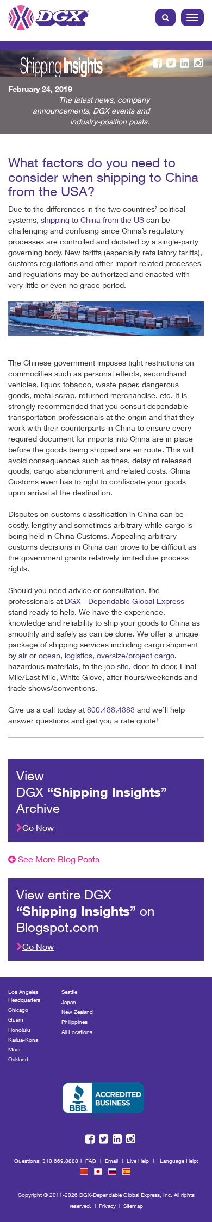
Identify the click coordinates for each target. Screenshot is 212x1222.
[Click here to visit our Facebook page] (157, 63)
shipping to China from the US (92, 219)
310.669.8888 (60, 1160)
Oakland (18, 1059)
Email (111, 1160)
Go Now (38, 827)
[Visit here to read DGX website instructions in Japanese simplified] (98, 1171)
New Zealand (77, 1012)
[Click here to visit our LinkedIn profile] (184, 63)
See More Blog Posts (57, 859)
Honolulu (19, 1029)
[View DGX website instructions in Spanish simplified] (126, 1171)
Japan (68, 1002)
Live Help (138, 1160)
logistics (78, 655)
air (23, 655)
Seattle (69, 991)
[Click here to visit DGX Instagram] (198, 63)
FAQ (90, 1160)
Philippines (74, 1021)
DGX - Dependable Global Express (124, 601)
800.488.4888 (111, 709)
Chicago (18, 1009)
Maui (14, 1049)
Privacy (107, 1205)
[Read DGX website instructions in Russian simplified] (112, 1171)
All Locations (76, 1032)
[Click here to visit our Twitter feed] (171, 63)
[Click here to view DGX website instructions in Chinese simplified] (84, 1171)
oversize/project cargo (135, 655)
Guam (15, 1019)
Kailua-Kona (23, 1039)
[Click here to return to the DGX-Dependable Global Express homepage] (49, 15)
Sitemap (133, 1205)
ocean (49, 655)
